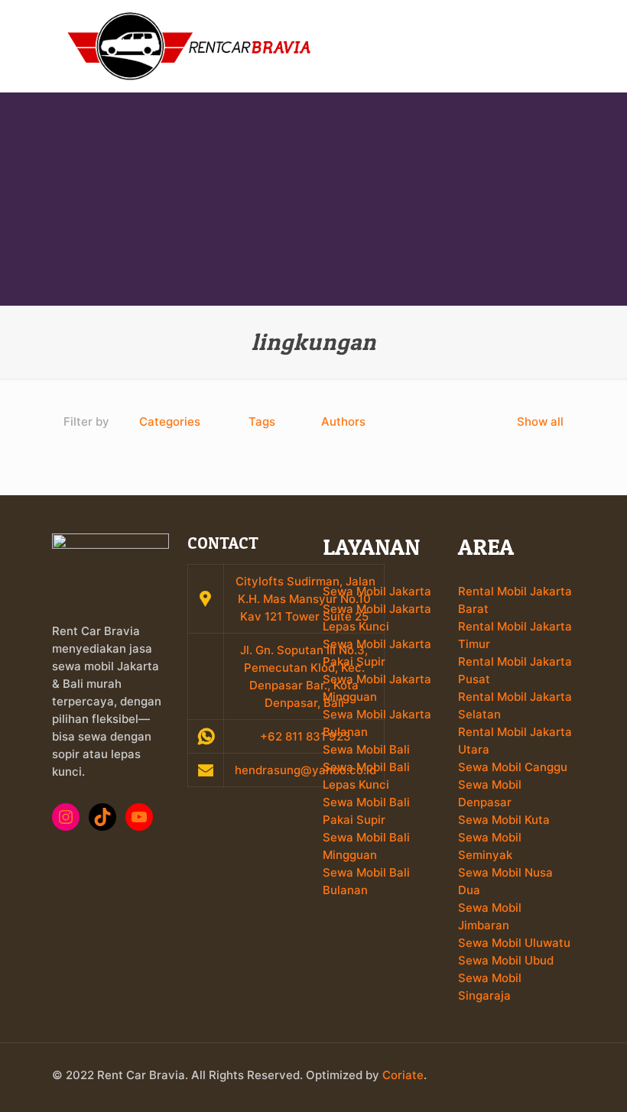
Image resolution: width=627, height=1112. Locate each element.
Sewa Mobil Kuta (504, 819)
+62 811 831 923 (304, 736)
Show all (540, 421)
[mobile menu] (551, 46)
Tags (262, 421)
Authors (343, 421)
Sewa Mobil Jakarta (377, 591)
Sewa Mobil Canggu (512, 767)
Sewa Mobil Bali (366, 749)
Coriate (403, 1075)
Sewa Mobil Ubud (506, 960)
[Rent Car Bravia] (189, 46)
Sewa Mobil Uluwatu (514, 942)
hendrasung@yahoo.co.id (304, 770)
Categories (169, 421)
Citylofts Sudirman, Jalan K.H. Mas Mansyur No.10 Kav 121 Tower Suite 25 (305, 599)
